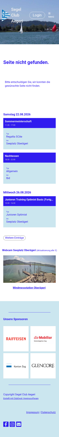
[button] (29, 133)
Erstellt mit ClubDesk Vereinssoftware (21, 398)
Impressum (32, 412)
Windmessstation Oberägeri (29, 287)
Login (37, 15)
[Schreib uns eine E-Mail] (18, 425)
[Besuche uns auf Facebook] (6, 425)
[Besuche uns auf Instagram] (12, 425)
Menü (51, 16)
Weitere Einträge (14, 237)
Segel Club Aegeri (17, 15)
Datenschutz (48, 412)
